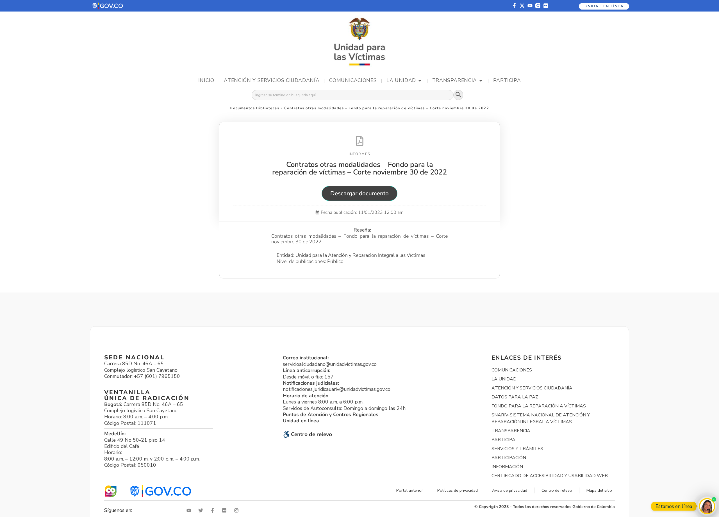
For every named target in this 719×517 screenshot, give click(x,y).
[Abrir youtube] (190, 510)
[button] (108, 5)
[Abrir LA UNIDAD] (419, 80)
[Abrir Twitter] (202, 510)
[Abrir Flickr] (225, 510)
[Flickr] (545, 5)
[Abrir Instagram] (237, 510)
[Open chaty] (707, 506)
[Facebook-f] (514, 5)
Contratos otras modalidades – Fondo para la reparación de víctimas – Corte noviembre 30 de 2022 (359, 168)
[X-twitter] (522, 5)
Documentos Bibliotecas (254, 108)
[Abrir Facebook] (213, 510)
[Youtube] (530, 5)
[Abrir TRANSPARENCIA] (480, 80)
